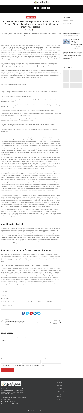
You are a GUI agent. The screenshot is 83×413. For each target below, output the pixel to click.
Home (36, 11)
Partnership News (68, 20)
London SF (59, 388)
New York (59, 385)
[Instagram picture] (66, 73)
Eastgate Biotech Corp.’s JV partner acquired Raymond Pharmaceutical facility (76, 42)
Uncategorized (44, 11)
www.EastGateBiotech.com (40, 302)
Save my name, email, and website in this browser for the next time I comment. (24, 365)
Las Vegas (59, 399)
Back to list (31, 322)
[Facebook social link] (23, 313)
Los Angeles (60, 394)
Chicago (59, 396)
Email (23, 359)
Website (44, 358)
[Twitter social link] (27, 313)
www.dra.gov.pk (6, 54)
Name (3, 359)
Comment (4, 340)
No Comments (74, 35)
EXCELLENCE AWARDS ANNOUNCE (71, 33)
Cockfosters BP (61, 391)
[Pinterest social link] (31, 313)
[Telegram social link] (39, 313)
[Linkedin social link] (35, 313)
